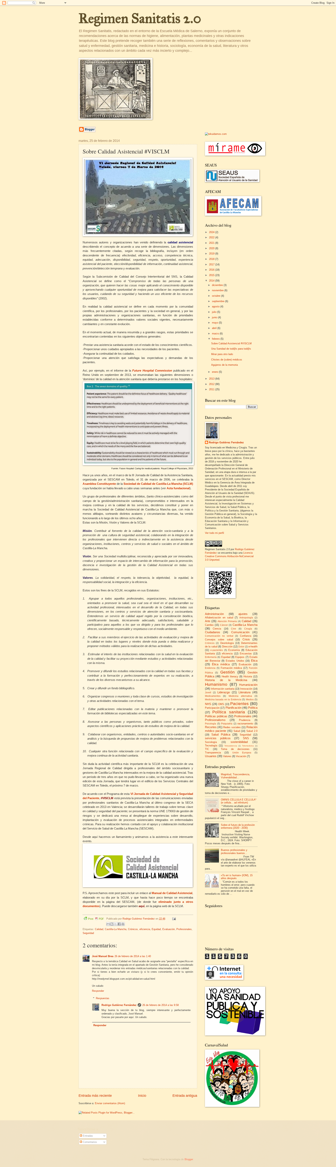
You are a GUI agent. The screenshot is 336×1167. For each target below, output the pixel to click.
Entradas (87, 1135)
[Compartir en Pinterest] (123, 924)
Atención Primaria (227, 621)
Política (252, 707)
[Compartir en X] (115, 924)
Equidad (156, 929)
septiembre (218, 301)
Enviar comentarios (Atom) (110, 1103)
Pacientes (239, 703)
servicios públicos (218, 738)
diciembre (218, 285)
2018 (212, 259)
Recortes (211, 727)
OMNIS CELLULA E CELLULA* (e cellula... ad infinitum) (238, 801)
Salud (237, 730)
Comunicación (240, 632)
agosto (216, 306)
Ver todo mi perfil (214, 532)
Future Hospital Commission (152, 370)
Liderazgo (223, 692)
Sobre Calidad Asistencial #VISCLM (231, 343)
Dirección (227, 646)
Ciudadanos (212, 632)
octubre (216, 295)
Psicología (210, 723)
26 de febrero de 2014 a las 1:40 (133, 956)
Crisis (246, 639)
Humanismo (216, 684)
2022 (212, 237)
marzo (216, 333)
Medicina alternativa (240, 696)
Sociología (211, 742)
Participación (212, 707)
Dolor (241, 646)
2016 (212, 269)
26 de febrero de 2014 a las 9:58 (160, 1005)
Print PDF (96, 918)
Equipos (239, 657)
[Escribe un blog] (112, 924)
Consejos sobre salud (219, 639)
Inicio (142, 1096)
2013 (212, 378)
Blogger (189, 1159)
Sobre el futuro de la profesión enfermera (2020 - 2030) (238, 826)
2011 (212, 389)
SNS (246, 738)
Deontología (227, 643)
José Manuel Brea (102, 956)
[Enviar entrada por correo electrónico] (173, 918)
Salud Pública (220, 734)
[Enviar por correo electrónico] (108, 924)
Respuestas (102, 998)
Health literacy (230, 676)
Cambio (209, 624)
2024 (212, 232)
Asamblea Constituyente (99, 483)
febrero (216, 338)
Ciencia (217, 628)
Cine (233, 629)
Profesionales (184, 929)
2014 (212, 280)
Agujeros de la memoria (224, 364)
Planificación (234, 707)
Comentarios (89, 1142)
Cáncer (224, 625)
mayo (215, 322)
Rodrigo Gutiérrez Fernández (119, 1005)
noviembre (218, 290)
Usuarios (210, 756)
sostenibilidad (239, 742)
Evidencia (210, 668)
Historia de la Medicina (226, 680)
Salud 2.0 (251, 730)
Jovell (208, 692)
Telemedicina (248, 746)
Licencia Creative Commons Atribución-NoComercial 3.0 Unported (229, 556)
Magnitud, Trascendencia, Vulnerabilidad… (235, 776)
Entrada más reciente (95, 1096)
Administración (214, 614)
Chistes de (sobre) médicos (226, 359)
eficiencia (144, 929)
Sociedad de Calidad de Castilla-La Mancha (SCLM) (158, 483)
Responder (98, 990)
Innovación (246, 688)
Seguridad (88, 933)
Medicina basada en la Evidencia (223, 699)
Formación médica (231, 667)
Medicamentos (212, 696)
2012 (212, 384)
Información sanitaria (222, 688)
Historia (247, 676)
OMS (221, 704)
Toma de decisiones (235, 749)
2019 (212, 253)
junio (215, 317)
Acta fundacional (178, 488)
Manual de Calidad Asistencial (172, 893)
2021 (212, 242)
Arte (207, 621)
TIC (207, 749)
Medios (250, 699)
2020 (212, 248)
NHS (208, 704)
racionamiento (245, 723)
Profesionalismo (215, 720)
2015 (212, 275)
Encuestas (246, 653)
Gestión (227, 672)
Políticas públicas (216, 716)
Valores (227, 756)
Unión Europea (241, 752)
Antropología (246, 617)
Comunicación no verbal (219, 636)
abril (214, 328)
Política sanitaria (228, 712)
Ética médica (221, 664)
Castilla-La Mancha (115, 929)
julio (214, 311)
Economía (234, 650)
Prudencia (244, 720)
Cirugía (248, 629)
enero (215, 371)
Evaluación (168, 929)
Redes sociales (232, 727)
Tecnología (211, 745)
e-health (252, 646)
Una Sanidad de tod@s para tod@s (231, 348)
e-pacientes (216, 650)
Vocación (241, 756)
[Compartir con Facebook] (119, 924)
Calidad (99, 929)
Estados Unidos (235, 660)
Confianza (245, 635)
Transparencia (213, 752)
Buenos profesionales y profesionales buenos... (234, 851)
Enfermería (211, 657)
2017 (212, 264)
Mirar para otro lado (222, 354)
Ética (254, 660)
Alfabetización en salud (219, 617)
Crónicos (133, 929)
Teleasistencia (230, 746)
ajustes (243, 614)
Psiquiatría (226, 723)
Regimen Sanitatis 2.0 (140, 18)
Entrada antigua (184, 1096)
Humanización (248, 684)
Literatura (244, 692)
